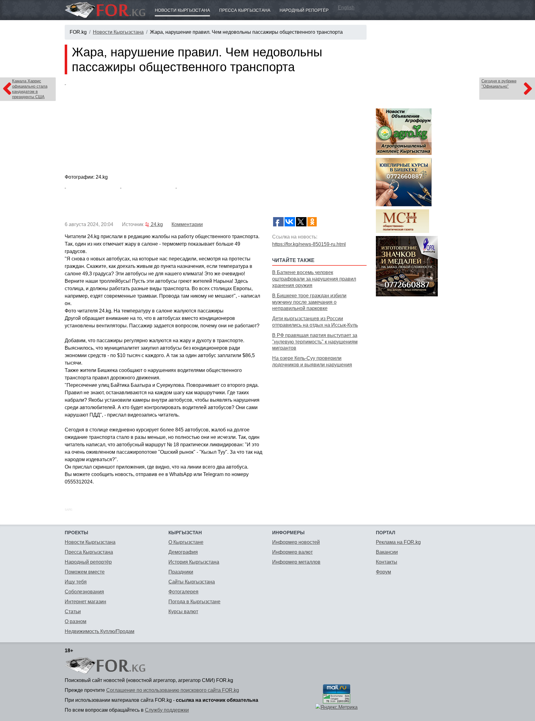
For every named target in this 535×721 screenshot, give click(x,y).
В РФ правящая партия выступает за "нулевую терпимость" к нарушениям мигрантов (315, 342)
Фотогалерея (183, 591)
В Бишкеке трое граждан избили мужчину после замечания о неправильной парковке (309, 302)
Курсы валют (183, 611)
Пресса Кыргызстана (244, 10)
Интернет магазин (85, 601)
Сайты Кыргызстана (191, 581)
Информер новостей (296, 542)
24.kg (156, 224)
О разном (75, 621)
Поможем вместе (85, 572)
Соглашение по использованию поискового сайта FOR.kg (172, 690)
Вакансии (387, 552)
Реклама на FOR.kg (398, 542)
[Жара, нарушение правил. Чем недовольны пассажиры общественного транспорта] (216, 125)
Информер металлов (296, 562)
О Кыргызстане (185, 542)
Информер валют (292, 552)
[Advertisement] (319, 413)
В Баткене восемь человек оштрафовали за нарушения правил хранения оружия (314, 279)
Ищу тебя (76, 581)
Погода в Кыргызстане (194, 601)
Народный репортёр (304, 10)
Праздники (180, 572)
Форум (383, 572)
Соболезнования (84, 591)
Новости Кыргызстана (182, 10)
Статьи (73, 611)
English (346, 7)
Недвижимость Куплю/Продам (99, 631)
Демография (183, 552)
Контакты (386, 562)
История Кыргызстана (193, 562)
